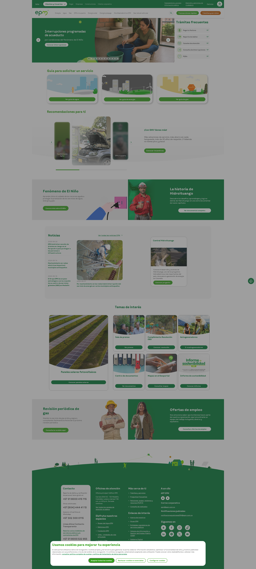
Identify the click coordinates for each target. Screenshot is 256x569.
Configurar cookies (157, 560)
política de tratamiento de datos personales (110, 554)
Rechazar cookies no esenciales (131, 560)
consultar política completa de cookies (77, 554)
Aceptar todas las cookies (101, 560)
